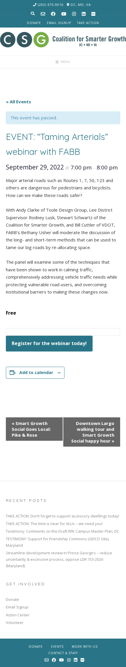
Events (57, 646)
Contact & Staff (63, 653)
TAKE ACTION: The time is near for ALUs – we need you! (54, 523)
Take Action (88, 23)
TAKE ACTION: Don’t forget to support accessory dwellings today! (62, 516)
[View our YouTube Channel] (63, 14)
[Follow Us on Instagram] (74, 14)
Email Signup (59, 23)
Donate (34, 23)
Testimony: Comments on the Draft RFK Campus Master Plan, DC (62, 531)
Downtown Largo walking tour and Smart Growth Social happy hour (92, 432)
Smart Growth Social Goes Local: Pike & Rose (31, 429)
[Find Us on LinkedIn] (83, 14)
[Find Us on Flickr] (93, 14)
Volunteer (14, 622)
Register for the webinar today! (49, 343)
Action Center (18, 615)
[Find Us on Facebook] (53, 14)
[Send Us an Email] (43, 14)
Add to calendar (36, 372)
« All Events (18, 101)
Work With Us (85, 646)
